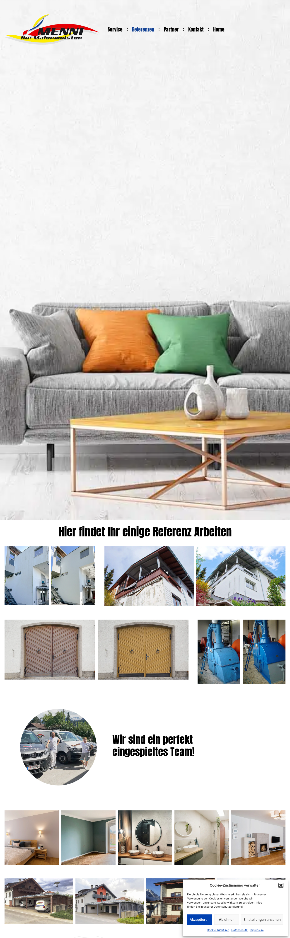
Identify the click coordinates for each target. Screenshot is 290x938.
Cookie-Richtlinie (218, 930)
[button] (281, 885)
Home (219, 29)
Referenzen (143, 29)
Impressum (256, 930)
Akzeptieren (200, 919)
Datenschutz (239, 930)
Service (115, 29)
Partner (171, 29)
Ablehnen (226, 919)
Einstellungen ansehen (262, 919)
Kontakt (196, 29)
